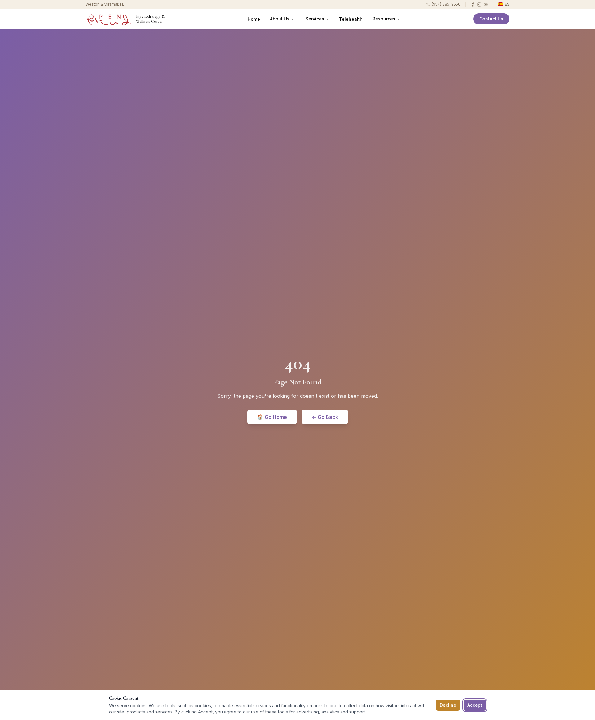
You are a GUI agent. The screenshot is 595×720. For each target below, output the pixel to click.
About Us (279, 18)
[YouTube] (486, 4)
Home (254, 19)
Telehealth (351, 19)
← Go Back (325, 417)
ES (507, 4)
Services (315, 18)
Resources (383, 18)
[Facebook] (473, 4)
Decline (448, 705)
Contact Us (491, 18)
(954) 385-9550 (446, 4)
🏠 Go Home (272, 417)
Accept (474, 705)
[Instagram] (479, 4)
